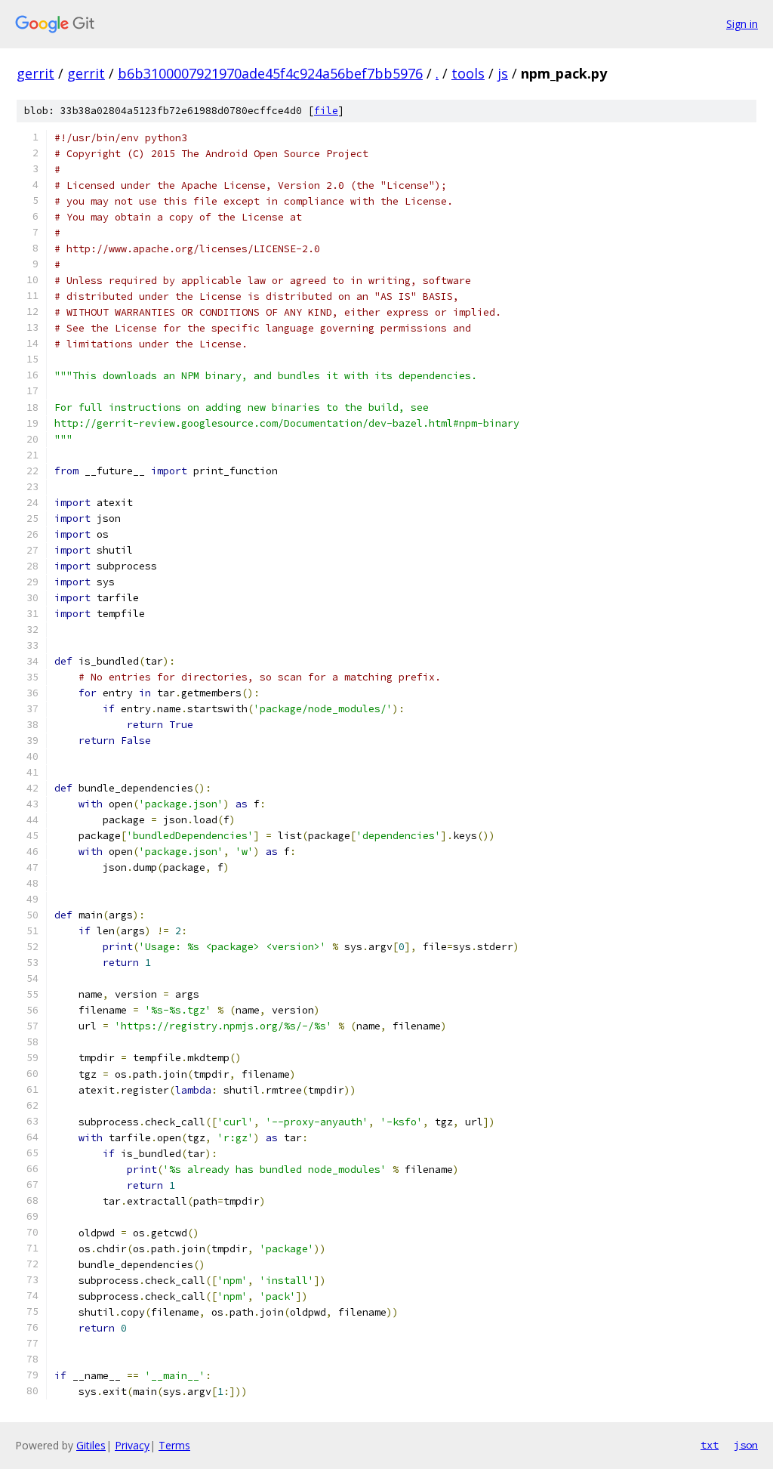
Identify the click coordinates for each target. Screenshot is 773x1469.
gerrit (35, 73)
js (502, 73)
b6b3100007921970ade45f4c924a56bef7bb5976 (270, 73)
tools (468, 73)
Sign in (742, 24)
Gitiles (91, 1445)
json (746, 1445)
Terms (174, 1445)
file (326, 110)
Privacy (132, 1445)
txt (710, 1445)
